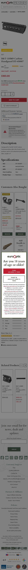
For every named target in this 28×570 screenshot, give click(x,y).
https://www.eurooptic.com (10, 286)
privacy (6, 308)
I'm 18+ (14, 271)
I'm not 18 (14, 279)
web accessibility (13, 308)
